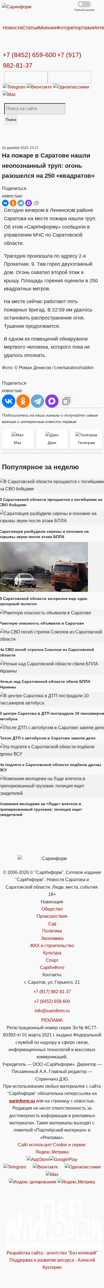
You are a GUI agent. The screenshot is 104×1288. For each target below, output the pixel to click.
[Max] (9, 94)
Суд (52, 923)
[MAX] (28, 203)
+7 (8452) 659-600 (29, 55)
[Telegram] (15, 87)
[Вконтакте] (40, 87)
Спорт (52, 960)
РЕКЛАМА (52, 1020)
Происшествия (52, 916)
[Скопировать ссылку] (36, 203)
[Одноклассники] (71, 87)
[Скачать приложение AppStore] (26, 77)
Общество (52, 909)
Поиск (11, 119)
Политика (52, 931)
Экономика (52, 938)
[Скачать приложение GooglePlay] (69, 77)
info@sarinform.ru (52, 1010)
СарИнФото (52, 967)
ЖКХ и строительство (52, 945)
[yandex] (32, 1182)
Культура (52, 952)
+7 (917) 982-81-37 (52, 991)
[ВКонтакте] (5, 203)
